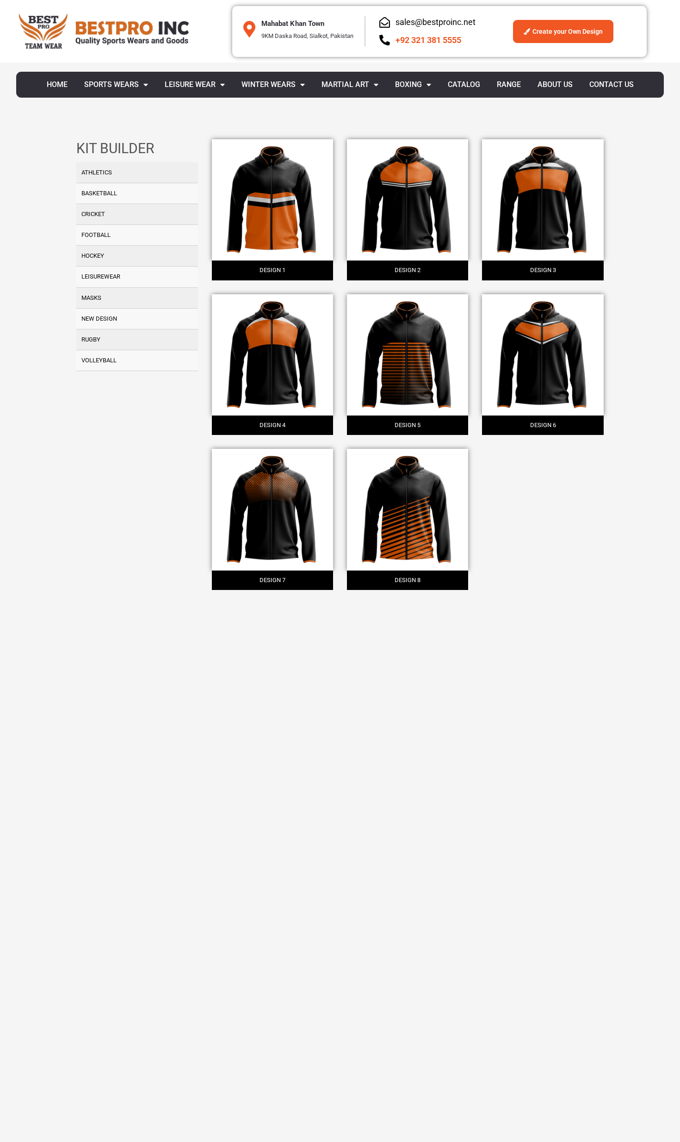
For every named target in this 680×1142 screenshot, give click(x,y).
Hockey (92, 255)
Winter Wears (268, 84)
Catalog (464, 84)
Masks (91, 297)
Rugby (90, 339)
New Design (99, 318)
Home (57, 84)
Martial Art (345, 84)
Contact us (611, 84)
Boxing (408, 84)
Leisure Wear (190, 84)
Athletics (96, 172)
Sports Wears (111, 84)
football (96, 234)
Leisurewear (100, 276)
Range (509, 84)
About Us (555, 84)
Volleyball (99, 360)
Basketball (99, 193)
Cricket (93, 214)
